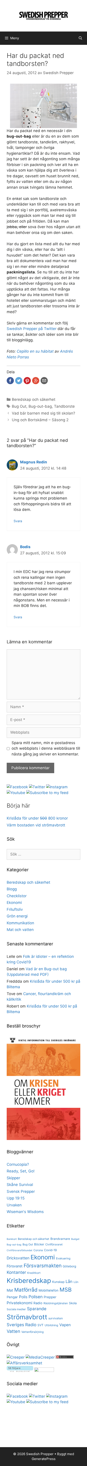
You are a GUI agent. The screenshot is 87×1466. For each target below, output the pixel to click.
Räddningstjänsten (56, 1303)
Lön (76, 1282)
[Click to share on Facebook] (10, 380)
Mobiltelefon (48, 1290)
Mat (10, 1290)
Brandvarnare (60, 1239)
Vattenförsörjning (32, 1332)
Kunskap (58, 1282)
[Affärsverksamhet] (24, 1363)
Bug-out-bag (40, 406)
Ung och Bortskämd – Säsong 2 (40, 420)
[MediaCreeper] (40, 1357)
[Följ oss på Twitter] (37, 787)
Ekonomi (14, 902)
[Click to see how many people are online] (65, 1357)
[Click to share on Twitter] (18, 380)
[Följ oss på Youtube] (16, 792)
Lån (69, 1281)
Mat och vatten (20, 929)
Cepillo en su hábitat (35, 351)
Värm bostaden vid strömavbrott (36, 825)
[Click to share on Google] (35, 380)
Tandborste (64, 406)
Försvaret (15, 1266)
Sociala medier (16, 1309)
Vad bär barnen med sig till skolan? (43, 413)
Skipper (13, 1178)
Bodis (25, 547)
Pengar (12, 1297)
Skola (73, 1303)
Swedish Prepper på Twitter (31, 328)
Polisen (36, 1296)
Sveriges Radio (21, 1324)
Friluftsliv (15, 909)
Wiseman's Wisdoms (25, 1211)
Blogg (12, 889)
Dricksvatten (18, 1258)
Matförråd (25, 1290)
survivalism (55, 1318)
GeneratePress (44, 1459)
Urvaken (14, 1205)
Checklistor (17, 896)
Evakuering (63, 1258)
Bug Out (19, 406)
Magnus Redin (33, 462)
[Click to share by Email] (44, 380)
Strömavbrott (27, 1317)
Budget (75, 1239)
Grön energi (17, 916)
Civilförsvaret (54, 1244)
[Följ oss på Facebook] (17, 787)
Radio (37, 1303)
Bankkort (12, 1239)
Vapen (65, 1324)
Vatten (13, 1331)
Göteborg (69, 1266)
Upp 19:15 (16, 1198)
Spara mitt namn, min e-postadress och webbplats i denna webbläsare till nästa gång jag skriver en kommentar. (46, 748)
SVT (40, 1325)
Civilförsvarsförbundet (19, 1250)
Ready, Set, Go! (21, 1171)
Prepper (50, 1297)
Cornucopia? (18, 1164)
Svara (18, 521)
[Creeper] (16, 1357)
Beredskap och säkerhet (33, 399)
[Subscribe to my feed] (47, 792)
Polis (23, 1296)
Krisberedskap (29, 1280)
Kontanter (16, 1272)
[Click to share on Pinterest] (27, 380)
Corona (38, 1250)
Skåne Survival (20, 1184)
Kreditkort (34, 1272)
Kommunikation (20, 923)
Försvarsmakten (43, 1265)
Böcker (39, 1244)
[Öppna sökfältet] (80, 38)
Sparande (36, 1308)
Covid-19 (50, 1250)
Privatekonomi (19, 1302)
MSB (66, 1289)
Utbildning (51, 1325)
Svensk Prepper (21, 1191)
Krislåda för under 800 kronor (37, 818)
